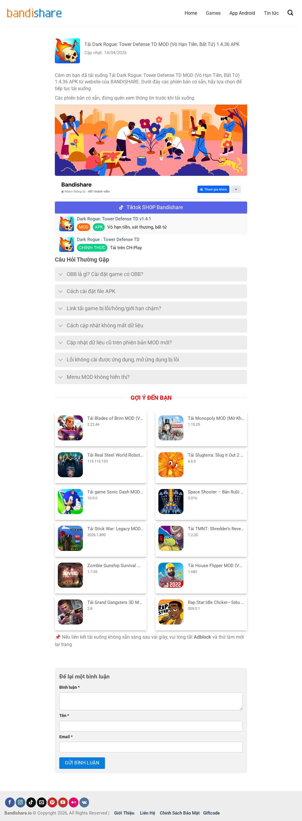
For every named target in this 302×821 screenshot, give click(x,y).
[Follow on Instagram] (20, 802)
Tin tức (271, 13)
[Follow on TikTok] (31, 802)
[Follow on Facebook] (10, 802)
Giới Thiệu (124, 813)
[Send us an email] (42, 802)
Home (191, 13)
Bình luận (69, 687)
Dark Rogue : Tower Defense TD (108, 239)
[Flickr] (73, 802)
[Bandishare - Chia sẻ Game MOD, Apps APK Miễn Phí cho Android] (33, 13)
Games (213, 13)
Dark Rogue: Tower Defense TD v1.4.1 (114, 219)
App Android (242, 13)
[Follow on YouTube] (63, 802)
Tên (64, 715)
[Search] (290, 12)
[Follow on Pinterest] (52, 802)
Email (66, 736)
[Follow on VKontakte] (84, 802)
